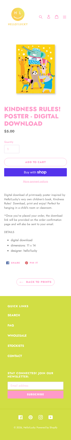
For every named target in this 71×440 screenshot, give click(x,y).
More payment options (35, 181)
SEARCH (14, 315)
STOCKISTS (16, 346)
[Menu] (65, 16)
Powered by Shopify (47, 427)
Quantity (8, 142)
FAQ (11, 325)
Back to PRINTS (38, 282)
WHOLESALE (17, 335)
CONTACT (15, 356)
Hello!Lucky (29, 427)
